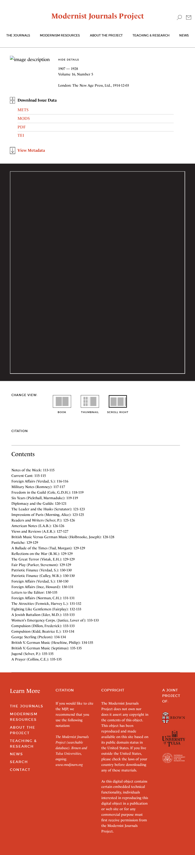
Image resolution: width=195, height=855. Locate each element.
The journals (18, 35)
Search (19, 762)
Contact (20, 769)
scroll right (117, 412)
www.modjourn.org (69, 765)
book (62, 412)
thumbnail (90, 412)
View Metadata (31, 150)
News (184, 35)
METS (23, 109)
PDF (22, 127)
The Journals (26, 706)
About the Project (106, 35)
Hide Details (68, 59)
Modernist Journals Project (97, 16)
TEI (21, 135)
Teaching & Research (151, 35)
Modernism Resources (60, 35)
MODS (24, 118)
